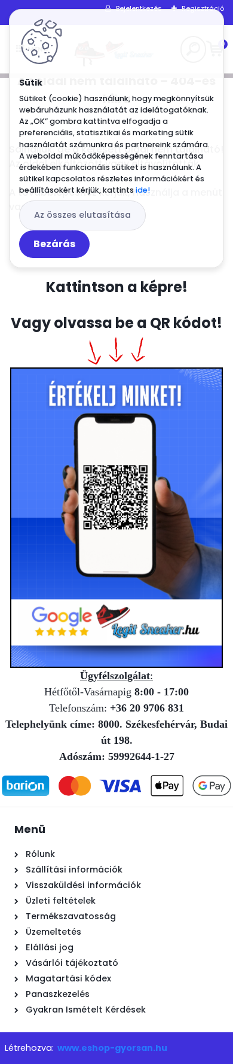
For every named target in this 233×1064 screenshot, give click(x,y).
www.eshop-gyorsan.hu (112, 1048)
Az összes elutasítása (82, 215)
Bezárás (54, 244)
